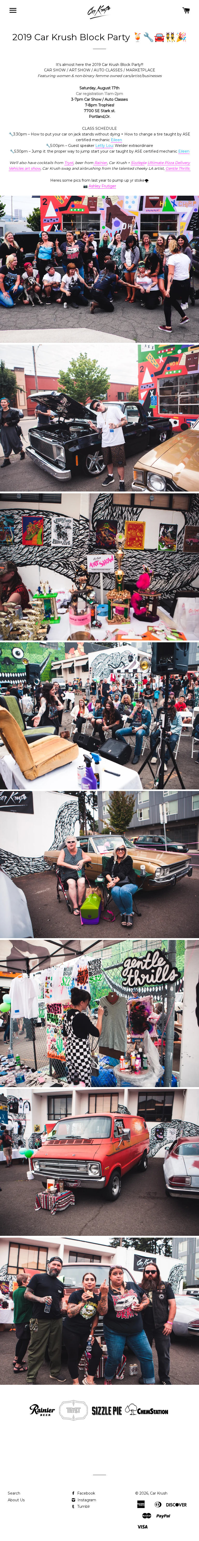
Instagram (86, 1500)
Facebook (85, 1493)
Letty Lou (104, 145)
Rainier (100, 162)
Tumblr (83, 1506)
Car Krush (158, 1493)
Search (14, 1493)
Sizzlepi (137, 162)
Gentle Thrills (178, 168)
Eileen (116, 140)
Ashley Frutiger (102, 186)
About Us (16, 1500)
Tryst (68, 162)
